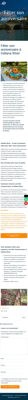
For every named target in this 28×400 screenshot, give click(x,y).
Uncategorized (4, 308)
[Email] (26, 203)
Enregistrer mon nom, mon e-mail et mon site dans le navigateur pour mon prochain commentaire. (14, 381)
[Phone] (26, 199)
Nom (2, 358)
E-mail (3, 365)
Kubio (18, 397)
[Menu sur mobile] (25, 3)
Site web (3, 372)
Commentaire (5, 337)
